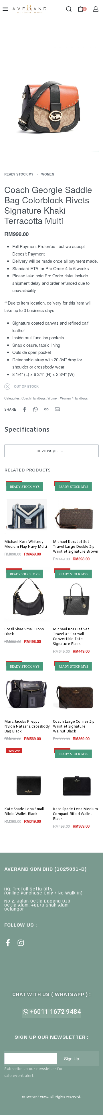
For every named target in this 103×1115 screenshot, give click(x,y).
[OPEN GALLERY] (51, 89)
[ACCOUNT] (96, 9)
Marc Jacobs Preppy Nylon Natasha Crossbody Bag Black (27, 727)
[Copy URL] (46, 409)
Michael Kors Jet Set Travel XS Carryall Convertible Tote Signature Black (71, 636)
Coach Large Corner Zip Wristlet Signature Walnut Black (73, 727)
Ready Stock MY (18, 174)
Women (47, 174)
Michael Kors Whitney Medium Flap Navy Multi (25, 544)
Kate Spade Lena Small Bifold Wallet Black (24, 811)
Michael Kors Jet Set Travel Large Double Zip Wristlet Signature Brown (75, 546)
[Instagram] (20, 942)
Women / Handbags (74, 398)
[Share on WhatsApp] (35, 409)
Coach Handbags (33, 398)
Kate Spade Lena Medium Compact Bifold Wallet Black (75, 814)
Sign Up (71, 1058)
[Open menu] (5, 9)
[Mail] (57, 409)
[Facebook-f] (7, 942)
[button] (51, 451)
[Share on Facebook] (24, 409)
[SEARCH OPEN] (69, 9)
